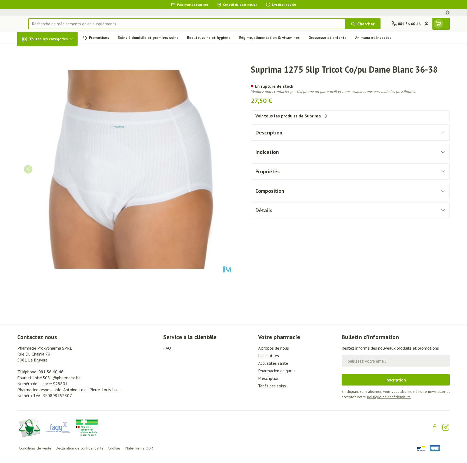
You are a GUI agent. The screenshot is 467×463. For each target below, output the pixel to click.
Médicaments (52, 184)
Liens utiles (268, 355)
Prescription (268, 378)
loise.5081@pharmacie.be (57, 377)
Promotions (33, 51)
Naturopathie (52, 134)
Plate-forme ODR (139, 448)
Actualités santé (273, 363)
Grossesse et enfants (52, 105)
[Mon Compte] (426, 23)
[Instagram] (446, 427)
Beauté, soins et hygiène (52, 68)
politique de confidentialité (389, 396)
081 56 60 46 (51, 371)
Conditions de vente (35, 448)
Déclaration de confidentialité (80, 448)
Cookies (114, 448)
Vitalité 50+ (52, 120)
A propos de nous (273, 348)
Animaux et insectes (52, 169)
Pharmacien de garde (277, 370)
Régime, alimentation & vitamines (52, 87)
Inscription (395, 380)
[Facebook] (434, 427)
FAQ (167, 348)
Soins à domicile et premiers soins (52, 151)
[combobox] (186, 23)
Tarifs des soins (272, 385)
